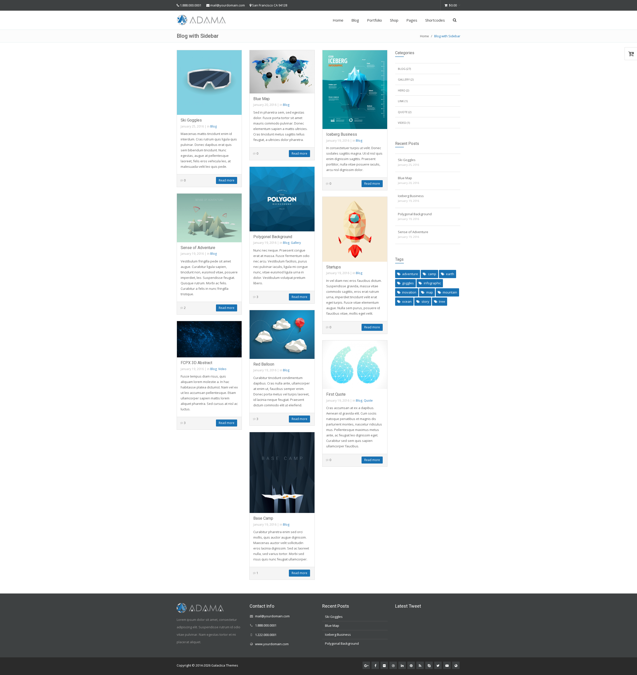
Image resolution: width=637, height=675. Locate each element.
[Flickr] (384, 665)
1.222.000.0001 (265, 635)
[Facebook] (375, 665)
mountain (450, 292)
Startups (333, 267)
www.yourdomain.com (272, 644)
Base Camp (263, 518)
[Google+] (366, 665)
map (429, 292)
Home (338, 20)
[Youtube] (447, 665)
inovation (409, 292)
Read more (226, 180)
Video (222, 369)
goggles (408, 283)
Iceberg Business (341, 134)
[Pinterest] (411, 665)
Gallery (296, 243)
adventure (410, 274)
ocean (407, 301)
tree (442, 301)
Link (401, 101)
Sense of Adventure (198, 247)
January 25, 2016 (192, 126)
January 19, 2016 (337, 140)
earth (450, 274)
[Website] (456, 665)
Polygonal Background (272, 236)
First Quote (336, 394)
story (425, 301)
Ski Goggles (191, 120)
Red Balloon (263, 364)
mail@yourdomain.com (227, 5)
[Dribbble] (393, 665)
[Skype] (429, 665)
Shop (394, 20)
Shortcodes (435, 20)
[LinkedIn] (402, 665)
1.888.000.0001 (190, 5)
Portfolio (374, 20)
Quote (368, 400)
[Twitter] (438, 665)
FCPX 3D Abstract (196, 362)
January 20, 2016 (264, 105)
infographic (432, 283)
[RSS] (420, 665)
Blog (355, 20)
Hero (401, 90)
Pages (411, 20)
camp (432, 274)
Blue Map (261, 98)
